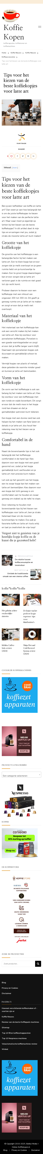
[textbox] (21, 776)
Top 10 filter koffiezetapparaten (16, 1033)
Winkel (5, 1049)
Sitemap (5, 1027)
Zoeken (38, 964)
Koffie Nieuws (8, 1016)
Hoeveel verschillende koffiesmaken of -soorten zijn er (19, 1010)
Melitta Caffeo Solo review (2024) (8, 648)
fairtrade (21, 143)
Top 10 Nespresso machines (14, 1038)
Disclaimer (6, 993)
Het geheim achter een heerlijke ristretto (9, 613)
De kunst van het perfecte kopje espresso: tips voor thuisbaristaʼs (30, 616)
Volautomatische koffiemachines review (19, 1044)
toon (15, 167)
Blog (4, 982)
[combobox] (21, 775)
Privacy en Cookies (10, 988)
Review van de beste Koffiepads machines (20, 1022)
